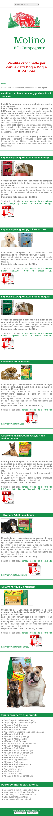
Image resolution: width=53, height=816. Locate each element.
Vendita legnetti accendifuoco (17, 797)
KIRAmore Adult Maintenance (18, 586)
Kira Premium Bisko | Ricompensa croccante (24, 732)
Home (3, 83)
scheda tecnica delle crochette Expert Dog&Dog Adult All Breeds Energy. (26, 202)
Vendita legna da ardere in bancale (20, 794)
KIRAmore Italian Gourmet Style (18, 750)
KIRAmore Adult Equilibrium (17, 515)
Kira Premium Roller (13, 769)
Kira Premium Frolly (13, 774)
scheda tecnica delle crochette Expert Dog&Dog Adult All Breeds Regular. (26, 334)
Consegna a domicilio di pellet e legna (21, 790)
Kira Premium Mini (12, 771)
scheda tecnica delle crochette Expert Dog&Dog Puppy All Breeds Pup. (26, 269)
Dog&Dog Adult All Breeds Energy (19, 720)
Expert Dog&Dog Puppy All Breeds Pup (24, 229)
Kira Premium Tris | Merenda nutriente (21, 743)
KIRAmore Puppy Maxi (14, 767)
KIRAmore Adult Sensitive (15, 727)
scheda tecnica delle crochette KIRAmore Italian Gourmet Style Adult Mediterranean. (26, 488)
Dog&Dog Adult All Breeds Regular (20, 723)
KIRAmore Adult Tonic (14, 734)
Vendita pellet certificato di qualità (19, 792)
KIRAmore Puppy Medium (16, 760)
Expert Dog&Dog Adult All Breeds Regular (25, 296)
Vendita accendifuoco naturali (17, 799)
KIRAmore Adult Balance (15, 361)
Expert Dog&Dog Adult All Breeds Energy (25, 157)
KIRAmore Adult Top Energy (16, 725)
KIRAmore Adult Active (14, 748)
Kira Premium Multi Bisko (15, 755)
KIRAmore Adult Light (13, 762)
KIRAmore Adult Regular (15, 757)
